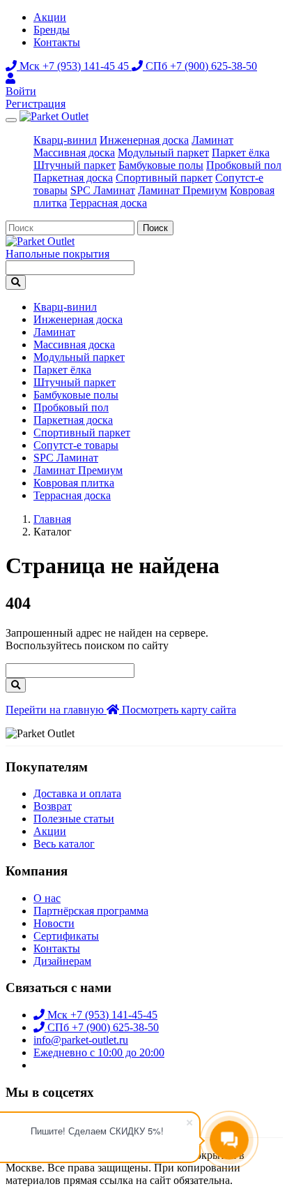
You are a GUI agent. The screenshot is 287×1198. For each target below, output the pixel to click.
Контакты (56, 42)
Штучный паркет (74, 165)
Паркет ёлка (241, 152)
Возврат (52, 806)
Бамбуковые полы (160, 165)
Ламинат (212, 140)
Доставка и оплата (77, 793)
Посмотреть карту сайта (179, 710)
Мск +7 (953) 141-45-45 (101, 1015)
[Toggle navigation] (11, 120)
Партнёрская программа (90, 911)
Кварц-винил (65, 140)
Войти (21, 91)
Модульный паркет (163, 152)
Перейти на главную (56, 710)
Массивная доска (74, 152)
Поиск (155, 228)
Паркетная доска (73, 178)
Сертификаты (66, 936)
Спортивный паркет (164, 178)
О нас (47, 898)
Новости (54, 923)
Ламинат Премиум (182, 190)
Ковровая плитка (73, 483)
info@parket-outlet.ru (80, 1040)
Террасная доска (108, 203)
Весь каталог (64, 844)
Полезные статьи (73, 818)
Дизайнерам (62, 961)
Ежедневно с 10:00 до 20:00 (98, 1052)
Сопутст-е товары (75, 445)
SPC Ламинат (102, 190)
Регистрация (35, 104)
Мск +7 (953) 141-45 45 (74, 66)
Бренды (51, 30)
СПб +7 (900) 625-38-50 (200, 66)
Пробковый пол (243, 165)
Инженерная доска (144, 140)
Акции (49, 17)
